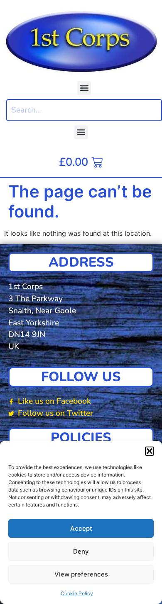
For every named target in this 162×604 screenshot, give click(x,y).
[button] (149, 451)
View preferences (81, 574)
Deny (81, 551)
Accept (81, 528)
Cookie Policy (77, 593)
